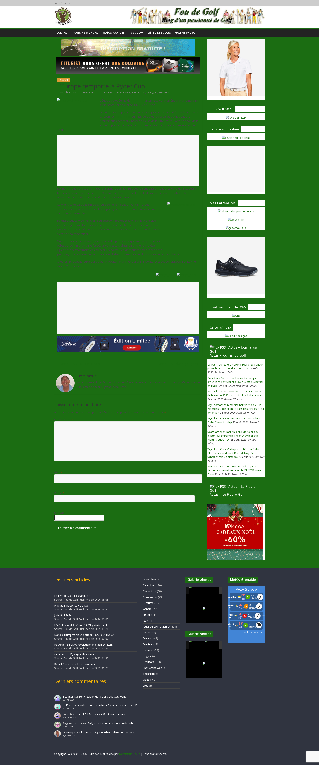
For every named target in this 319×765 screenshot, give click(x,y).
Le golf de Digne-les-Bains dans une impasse (108, 732)
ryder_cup (152, 92)
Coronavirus (150, 597)
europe (135, 92)
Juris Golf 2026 (63, 615)
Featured (148, 603)
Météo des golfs (159, 32)
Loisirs (147, 632)
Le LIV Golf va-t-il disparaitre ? (72, 596)
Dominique (88, 92)
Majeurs (148, 638)
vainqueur (164, 92)
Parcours (148, 650)
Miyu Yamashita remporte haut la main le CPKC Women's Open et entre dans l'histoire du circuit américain (236, 408)
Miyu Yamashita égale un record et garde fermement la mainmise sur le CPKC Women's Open (235, 470)
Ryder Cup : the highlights (179, 363)
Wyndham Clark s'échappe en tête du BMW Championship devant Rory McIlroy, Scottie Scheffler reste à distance (233, 453)
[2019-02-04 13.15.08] (212, 590)
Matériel (148, 644)
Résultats (63, 79)
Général (147, 609)
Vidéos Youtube (113, 32)
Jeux (145, 620)
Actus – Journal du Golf (228, 355)
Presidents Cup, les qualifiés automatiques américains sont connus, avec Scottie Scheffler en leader (235, 381)
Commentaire (64, 419)
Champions (149, 591)
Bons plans (149, 579)
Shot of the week (153, 668)
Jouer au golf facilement (157, 626)
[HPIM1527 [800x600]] (196, 644)
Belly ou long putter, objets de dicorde (110, 723)
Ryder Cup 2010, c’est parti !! (78, 363)
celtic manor (123, 92)
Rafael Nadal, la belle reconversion (75, 664)
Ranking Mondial (86, 32)
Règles (147, 656)
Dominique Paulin (129, 754)
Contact (62, 32)
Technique (149, 673)
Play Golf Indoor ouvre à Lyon (72, 605)
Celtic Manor (123, 116)
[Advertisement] (128, 160)
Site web (59, 512)
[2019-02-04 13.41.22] (196, 590)
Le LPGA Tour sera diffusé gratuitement (101, 714)
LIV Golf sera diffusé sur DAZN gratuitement (80, 625)
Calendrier (149, 585)
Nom (58, 472)
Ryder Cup (138, 100)
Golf (143, 92)
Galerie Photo (185, 32)
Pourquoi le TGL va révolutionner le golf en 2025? (83, 644)
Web (145, 685)
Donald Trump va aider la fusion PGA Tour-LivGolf (84, 635)
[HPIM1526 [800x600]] (212, 645)
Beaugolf (68, 696)
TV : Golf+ (136, 32)
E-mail (59, 493)
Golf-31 (67, 705)
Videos (147, 679)
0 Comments (105, 92)
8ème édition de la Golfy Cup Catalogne (102, 696)
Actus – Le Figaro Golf (227, 494)
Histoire (147, 614)
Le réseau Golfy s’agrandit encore (74, 654)
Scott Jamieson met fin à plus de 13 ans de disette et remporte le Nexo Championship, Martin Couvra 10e (233, 435)
